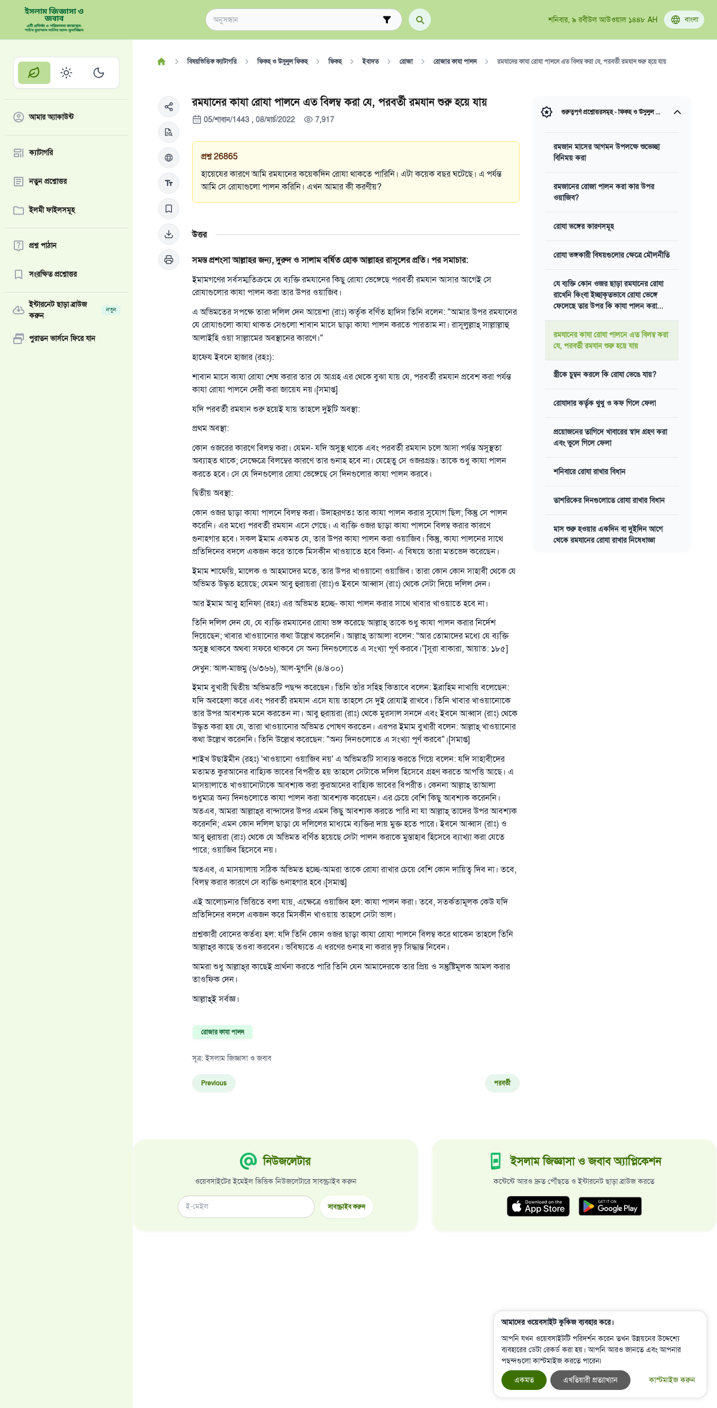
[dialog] (600, 1354)
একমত (524, 1380)
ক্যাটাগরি (41, 153)
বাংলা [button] (691, 19)
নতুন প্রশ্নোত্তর (48, 181)
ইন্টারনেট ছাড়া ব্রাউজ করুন (72, 310)
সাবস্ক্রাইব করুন (346, 1206)
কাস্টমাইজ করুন (672, 1380)
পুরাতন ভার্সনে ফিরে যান (62, 339)
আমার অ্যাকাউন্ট (51, 117)
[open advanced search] (386, 19)
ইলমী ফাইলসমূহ (52, 210)
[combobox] (296, 19)
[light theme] (66, 73)
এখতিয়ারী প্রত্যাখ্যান (590, 1380)
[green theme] (34, 73)
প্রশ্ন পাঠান (43, 246)
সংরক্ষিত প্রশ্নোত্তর (53, 274)
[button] (168, 106)
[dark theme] (98, 73)
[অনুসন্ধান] (420, 19)
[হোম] (161, 61)
